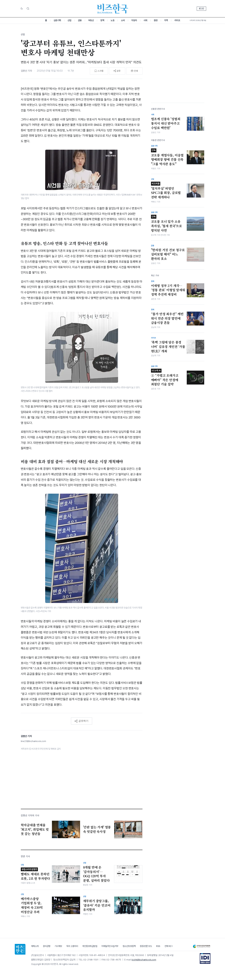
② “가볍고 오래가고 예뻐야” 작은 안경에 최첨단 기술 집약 (164, 377)
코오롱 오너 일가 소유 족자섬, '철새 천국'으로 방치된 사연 (166, 223)
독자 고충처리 (72, 946)
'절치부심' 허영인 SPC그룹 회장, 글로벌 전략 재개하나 (166, 190)
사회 (145, 20)
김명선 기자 (26, 70)
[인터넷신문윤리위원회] (201, 946)
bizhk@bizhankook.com (144, 959)
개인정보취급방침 (89, 946)
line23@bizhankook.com (33, 741)
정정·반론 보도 (146, 946)
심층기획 (57, 20)
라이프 (177, 20)
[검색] (27, 8)
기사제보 (58, 946)
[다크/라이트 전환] (21, 9)
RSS (158, 946)
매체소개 (35, 946)
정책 (102, 20)
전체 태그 (169, 946)
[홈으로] (20, 949)
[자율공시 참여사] (205, 958)
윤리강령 (46, 946)
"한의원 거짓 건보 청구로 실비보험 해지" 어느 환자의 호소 (168, 254)
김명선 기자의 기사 (30, 815)
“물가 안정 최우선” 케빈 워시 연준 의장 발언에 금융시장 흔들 (167, 318)
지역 (166, 20)
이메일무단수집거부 (109, 946)
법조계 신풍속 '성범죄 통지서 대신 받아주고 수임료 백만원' (165, 123)
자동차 (134, 20)
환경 (156, 20)
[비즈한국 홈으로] (112, 9)
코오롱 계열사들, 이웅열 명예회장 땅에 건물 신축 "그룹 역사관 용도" (167, 157)
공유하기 (83, 720)
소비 (123, 20)
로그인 (201, 8)
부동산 (91, 20)
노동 (112, 20)
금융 (80, 20)
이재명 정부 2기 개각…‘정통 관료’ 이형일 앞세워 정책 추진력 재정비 (168, 290)
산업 (69, 20)
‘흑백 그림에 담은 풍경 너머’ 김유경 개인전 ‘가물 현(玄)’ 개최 (168, 346)
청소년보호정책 (129, 946)
